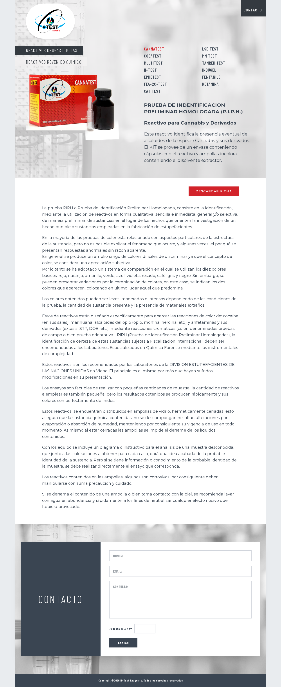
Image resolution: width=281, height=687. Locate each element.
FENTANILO (211, 77)
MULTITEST (153, 62)
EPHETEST (152, 77)
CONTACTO (253, 9)
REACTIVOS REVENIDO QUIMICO (54, 62)
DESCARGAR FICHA (214, 191)
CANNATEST (154, 48)
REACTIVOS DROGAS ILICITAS (51, 50)
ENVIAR (123, 642)
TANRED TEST (213, 62)
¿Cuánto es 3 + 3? (120, 629)
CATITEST (152, 91)
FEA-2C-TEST (155, 84)
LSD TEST (210, 48)
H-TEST (150, 69)
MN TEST (209, 55)
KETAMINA (210, 84)
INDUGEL (209, 69)
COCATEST (153, 55)
